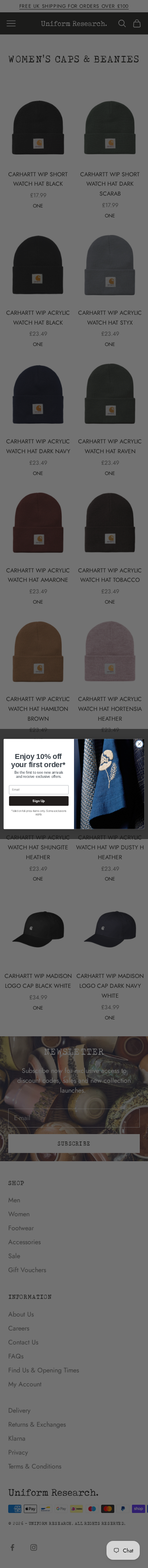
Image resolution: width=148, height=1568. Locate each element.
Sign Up (38, 801)
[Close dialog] (139, 744)
